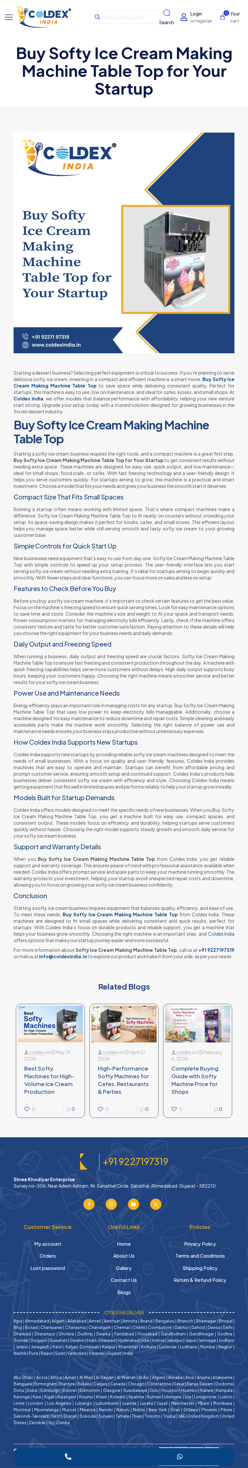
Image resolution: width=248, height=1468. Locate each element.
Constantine (159, 1384)
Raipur (47, 1353)
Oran (175, 1409)
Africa (56, 1377)
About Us (124, 1255)
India (128, 1353)
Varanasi (97, 1353)
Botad (31, 1327)
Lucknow (168, 1346)
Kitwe (101, 1396)
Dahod (198, 1327)
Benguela (23, 1384)
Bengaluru (165, 1321)
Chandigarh (99, 1327)
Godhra (224, 1334)
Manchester (182, 1403)
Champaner (51, 1327)
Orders (48, 1255)
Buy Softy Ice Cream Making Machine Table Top (120, 914)
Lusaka (146, 1403)
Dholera (66, 1334)
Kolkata (148, 1346)
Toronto (152, 1416)
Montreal (22, 1409)
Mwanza (87, 1409)
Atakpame (222, 1377)
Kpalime (136, 1396)
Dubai (31, 1390)
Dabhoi (182, 1327)
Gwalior (77, 1340)
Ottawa (190, 1409)
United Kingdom (203, 1416)
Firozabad (147, 1334)
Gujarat (114, 1353)
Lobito (226, 1396)
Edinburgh (50, 1390)
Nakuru (122, 1409)
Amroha (129, 1321)
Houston (170, 1390)
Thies (137, 1416)
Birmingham (45, 1384)
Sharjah (70, 1416)
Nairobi (106, 1409)
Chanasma (75, 1327)
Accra (41, 1377)
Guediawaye (135, 1390)
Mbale (203, 1403)
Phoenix (209, 1409)
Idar (146, 1340)
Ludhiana (188, 1346)
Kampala (224, 1390)
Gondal (21, 1340)
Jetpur (22, 1346)
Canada (117, 1384)
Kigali (49, 1396)
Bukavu (84, 1384)
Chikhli (138, 1327)
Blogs (124, 1292)
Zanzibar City (41, 1422)
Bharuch (185, 1321)
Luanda (129, 1403)
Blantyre (67, 1384)
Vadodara (77, 1353)
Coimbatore (160, 1327)
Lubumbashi (107, 1403)
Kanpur (108, 1346)
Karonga (22, 1396)
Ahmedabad (37, 1321)
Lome (19, 1403)
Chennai (121, 1327)
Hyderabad (129, 1340)
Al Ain (144, 1377)
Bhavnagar (206, 1321)
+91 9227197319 (216, 950)
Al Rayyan (105, 1377)
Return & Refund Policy (200, 1280)
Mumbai (207, 1346)
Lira (188, 1396)
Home (124, 1244)
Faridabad (124, 1334)
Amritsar (112, 1321)
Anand (146, 1321)
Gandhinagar (201, 1334)
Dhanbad (22, 1334)
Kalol (57, 1346)
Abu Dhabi (23, 1377)
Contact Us (124, 1280)
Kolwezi (118, 1396)
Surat (60, 1353)
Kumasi (154, 1396)
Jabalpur (175, 1340)
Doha (19, 1390)
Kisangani (66, 1396)
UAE (181, 1416)
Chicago (136, 1384)
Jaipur (190, 1340)
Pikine (226, 1409)
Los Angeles (59, 1403)
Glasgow (111, 1390)
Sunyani (105, 1416)
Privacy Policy (200, 1244)
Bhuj (18, 1327)
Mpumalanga (46, 1409)
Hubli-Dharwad (101, 1340)
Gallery (124, 1268)
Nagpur (225, 1346)
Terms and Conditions (200, 1255)
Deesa (214, 1327)
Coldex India (28, 398)
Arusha (203, 1377)
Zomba (63, 1422)
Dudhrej (85, 1334)
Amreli (95, 1321)
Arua (189, 1377)
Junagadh (40, 1346)
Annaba (175, 1377)
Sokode (88, 1416)
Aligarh (58, 1321)
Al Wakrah (126, 1377)
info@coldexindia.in (63, 956)
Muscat (69, 1409)
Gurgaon (38, 1340)
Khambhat (128, 1346)
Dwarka (103, 1334)
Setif (56, 1416)
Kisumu (86, 1396)
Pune (33, 1353)
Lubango (83, 1403)
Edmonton (89, 1390)
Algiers (158, 1377)
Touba (169, 1416)
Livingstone (205, 1396)
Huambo (189, 1390)
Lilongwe (172, 1396)
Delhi (227, 1327)
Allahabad (77, 1321)
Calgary (100, 1384)
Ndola (139, 1409)
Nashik (20, 1353)
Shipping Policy (200, 1268)
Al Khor (86, 1377)
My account (47, 1244)
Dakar (178, 1384)
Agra (18, 1321)
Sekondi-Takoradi (31, 1416)
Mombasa (222, 1403)
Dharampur (45, 1334)
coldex (36, 1052)
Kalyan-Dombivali (82, 1346)
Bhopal (225, 1321)
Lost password (47, 1268)
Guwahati (58, 1340)
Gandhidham (173, 1334)
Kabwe (206, 1390)
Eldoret (69, 1390)
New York (158, 1409)
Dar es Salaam (200, 1384)
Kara (37, 1396)
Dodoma (224, 1384)
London (35, 1403)
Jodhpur (226, 1340)
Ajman (70, 1377)
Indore (158, 1340)
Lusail (162, 1403)
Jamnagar (207, 1340)
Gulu (154, 1390)
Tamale (122, 1416)
